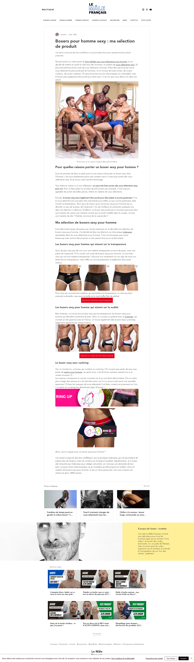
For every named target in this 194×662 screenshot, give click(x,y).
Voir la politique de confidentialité (122, 658)
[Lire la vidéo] (64, 579)
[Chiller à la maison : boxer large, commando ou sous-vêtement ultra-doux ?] (133, 499)
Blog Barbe (93, 644)
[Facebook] (147, 9)
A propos (53, 644)
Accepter (183, 658)
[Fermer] (191, 658)
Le (93, 651)
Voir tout (147, 486)
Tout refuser (171, 658)
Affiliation (117, 644)
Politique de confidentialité (133, 644)
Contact (72, 644)
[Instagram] (143, 9)
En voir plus (97, 634)
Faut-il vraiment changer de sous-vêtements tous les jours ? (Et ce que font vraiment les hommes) (96, 513)
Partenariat (63, 644)
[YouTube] (150, 9)
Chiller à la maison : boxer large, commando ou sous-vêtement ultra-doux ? (132, 513)
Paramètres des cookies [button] (154, 658)
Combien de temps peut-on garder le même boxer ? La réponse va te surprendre (60, 513)
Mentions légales (105, 644)
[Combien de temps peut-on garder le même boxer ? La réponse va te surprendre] (60, 499)
